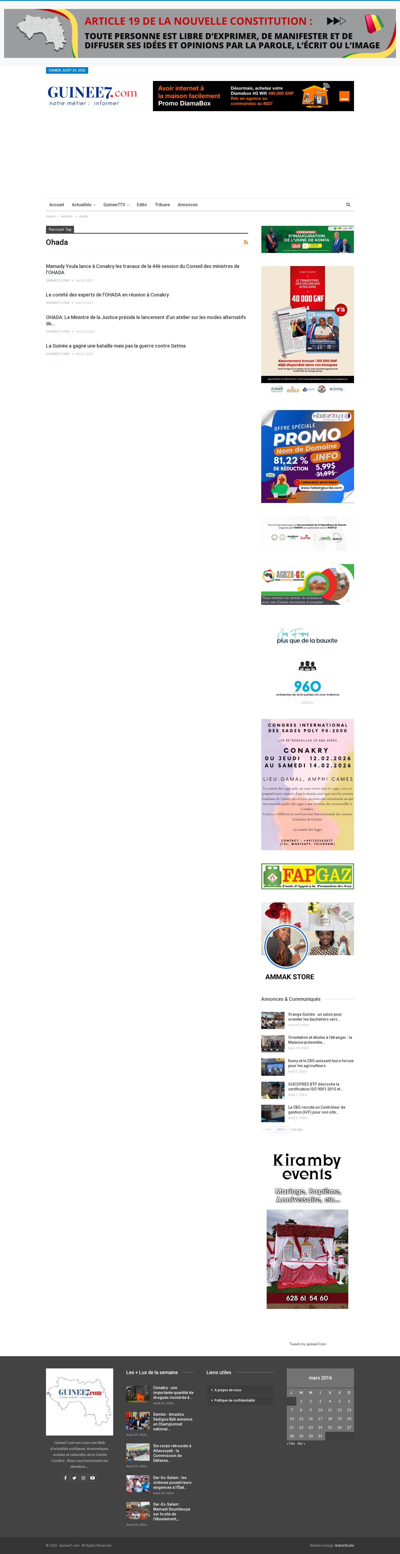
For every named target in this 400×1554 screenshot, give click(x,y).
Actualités (82, 204)
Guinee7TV (114, 204)
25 (330, 1427)
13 (349, 1410)
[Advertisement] (200, 157)
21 (292, 1427)
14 (292, 1419)
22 (301, 1427)
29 (301, 1436)
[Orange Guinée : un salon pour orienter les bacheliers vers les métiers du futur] (273, 1020)
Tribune (162, 204)
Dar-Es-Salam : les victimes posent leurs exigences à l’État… (172, 1482)
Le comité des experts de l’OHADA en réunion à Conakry (107, 295)
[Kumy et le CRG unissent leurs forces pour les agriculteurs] (273, 1067)
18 (330, 1419)
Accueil (56, 204)
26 (339, 1427)
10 (320, 1410)
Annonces (188, 204)
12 (339, 1410)
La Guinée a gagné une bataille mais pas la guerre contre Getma (116, 346)
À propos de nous (227, 1390)
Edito (142, 204)
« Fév (291, 1443)
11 (330, 1410)
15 (301, 1419)
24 (320, 1427)
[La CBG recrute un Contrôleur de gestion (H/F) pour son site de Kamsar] (273, 1113)
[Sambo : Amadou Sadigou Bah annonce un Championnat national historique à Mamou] (138, 1420)
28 (292, 1436)
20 (349, 1419)
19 (339, 1419)
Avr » (301, 1443)
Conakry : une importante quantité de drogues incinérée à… (173, 1393)
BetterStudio (344, 1545)
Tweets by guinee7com (307, 1344)
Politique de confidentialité (234, 1400)
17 (320, 1419)
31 (320, 1436)
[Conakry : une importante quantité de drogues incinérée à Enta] (138, 1394)
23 (311, 1427)
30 (311, 1436)
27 (349, 1427)
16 (311, 1419)
